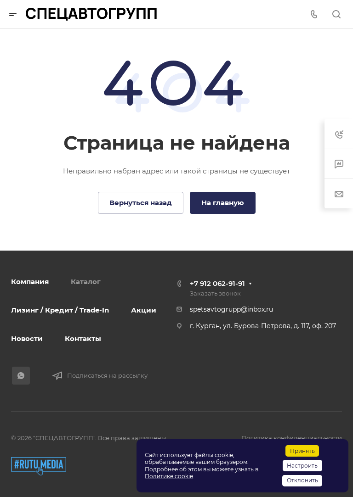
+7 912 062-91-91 (217, 283)
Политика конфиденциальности (291, 437)
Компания (30, 281)
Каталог (86, 281)
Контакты (83, 338)
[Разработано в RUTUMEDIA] (38, 466)
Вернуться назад (140, 202)
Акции (143, 310)
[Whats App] (21, 376)
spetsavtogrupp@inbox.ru (231, 309)
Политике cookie (169, 476)
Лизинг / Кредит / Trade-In (60, 310)
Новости (27, 338)
